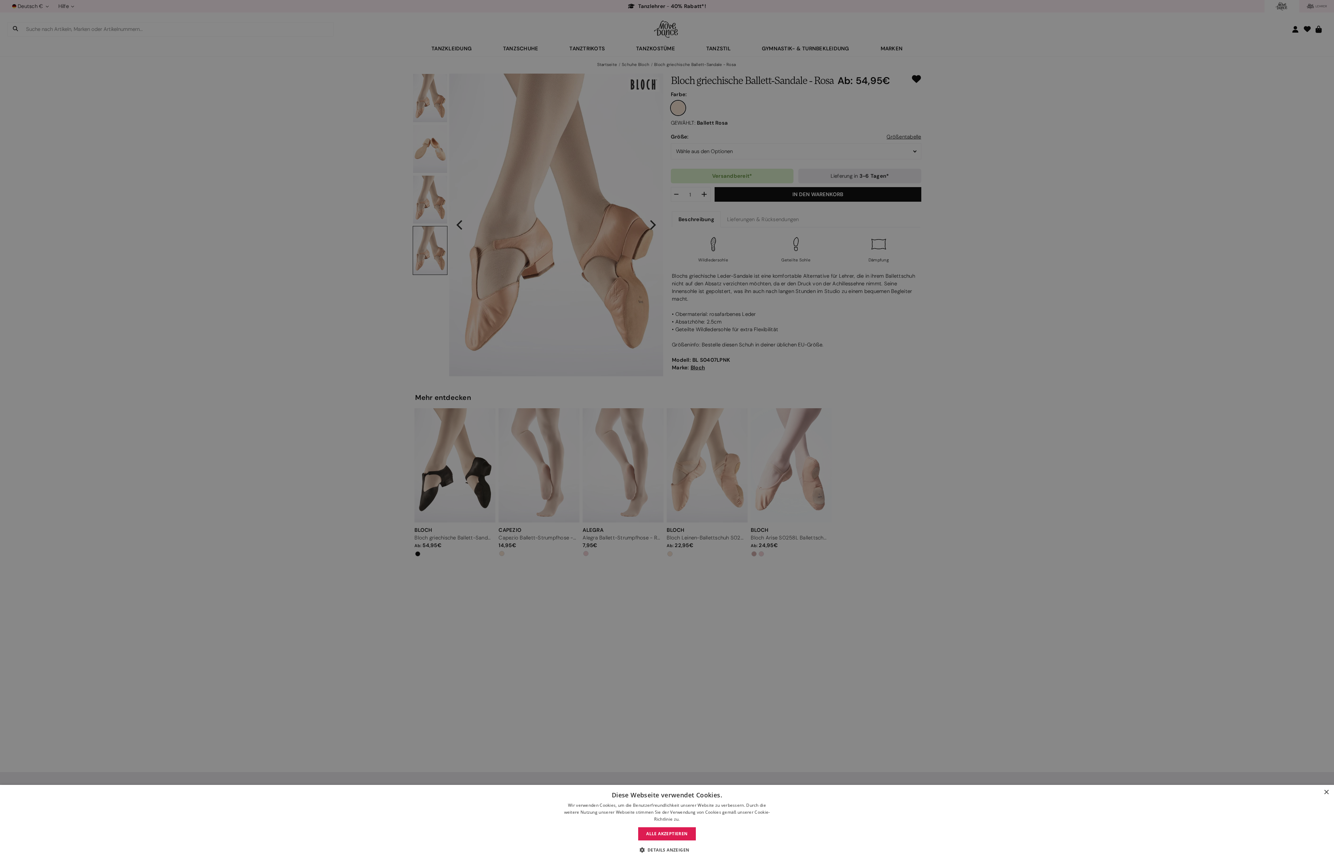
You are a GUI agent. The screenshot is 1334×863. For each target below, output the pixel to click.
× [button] (1326, 792)
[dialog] (667, 824)
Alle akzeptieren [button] (666, 834)
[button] (667, 850)
